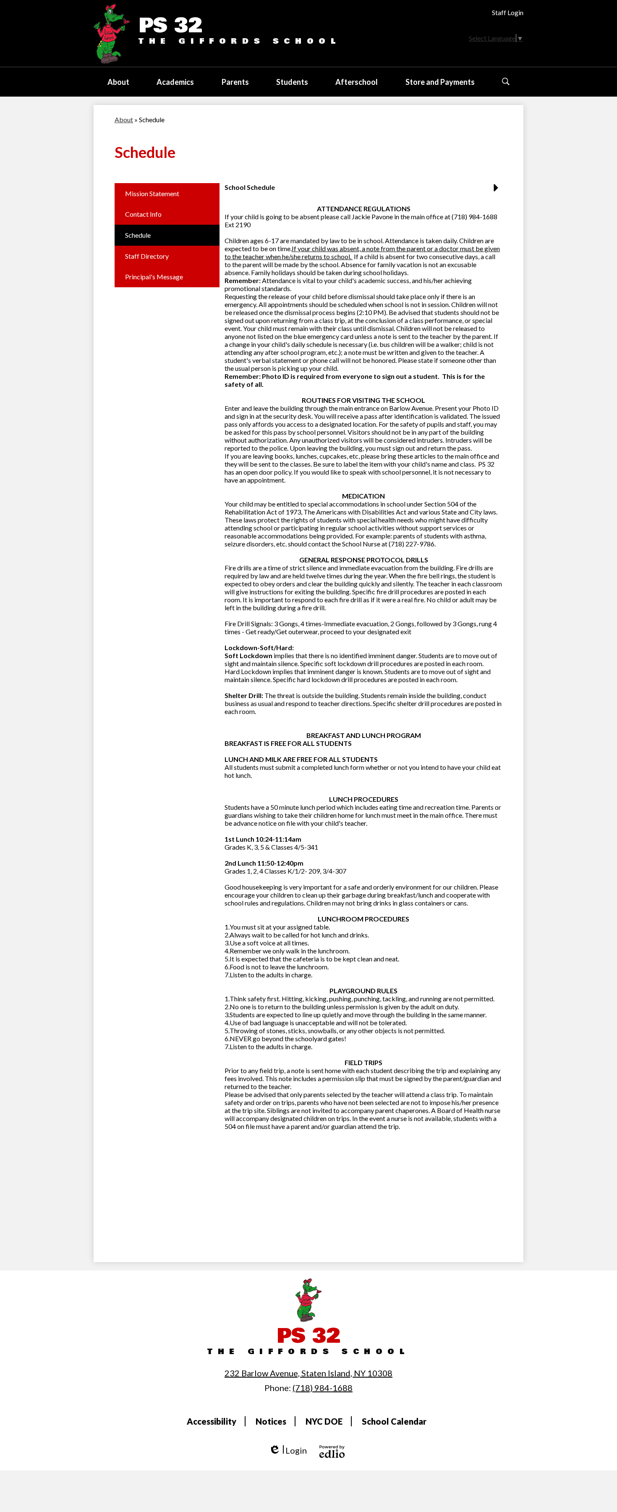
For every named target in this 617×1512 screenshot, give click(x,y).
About (124, 119)
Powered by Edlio (332, 1451)
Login (288, 1450)
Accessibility (211, 1421)
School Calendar (394, 1421)
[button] (118, 82)
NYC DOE (324, 1421)
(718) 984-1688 (323, 1388)
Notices (271, 1421)
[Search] (506, 81)
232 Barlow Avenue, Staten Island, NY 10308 (308, 1373)
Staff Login (507, 12)
